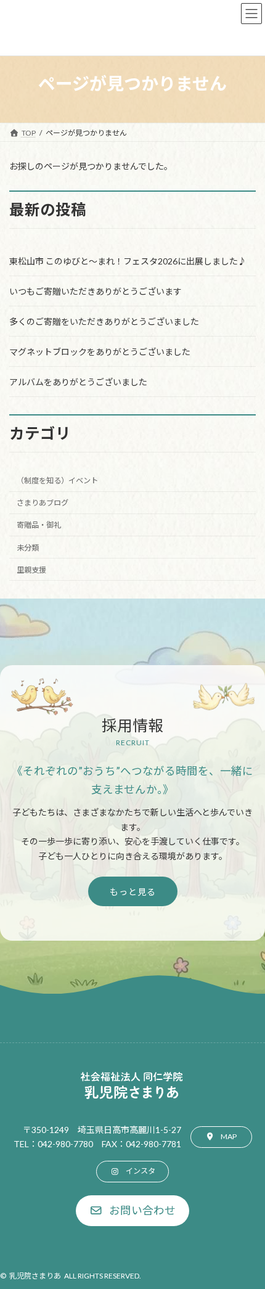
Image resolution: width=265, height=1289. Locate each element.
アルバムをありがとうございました (78, 382)
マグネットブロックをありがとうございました (99, 351)
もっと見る (133, 891)
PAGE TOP (246, 1237)
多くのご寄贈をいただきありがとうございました (104, 321)
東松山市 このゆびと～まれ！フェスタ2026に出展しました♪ (128, 261)
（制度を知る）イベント (57, 481)
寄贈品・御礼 (39, 525)
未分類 (28, 547)
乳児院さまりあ (35, 1275)
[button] (221, 1137)
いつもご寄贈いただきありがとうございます (95, 291)
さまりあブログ (42, 503)
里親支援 (31, 570)
